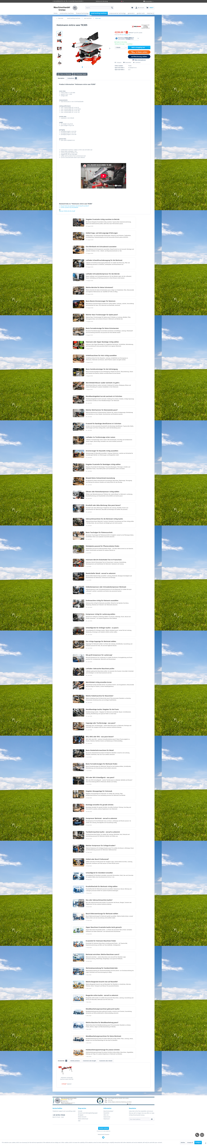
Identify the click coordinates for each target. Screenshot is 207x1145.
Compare (118, 62)
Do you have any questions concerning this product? (74, 206)
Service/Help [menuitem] (148, 1)
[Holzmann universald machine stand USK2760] (67, 1070)
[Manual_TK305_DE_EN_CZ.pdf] (103, 210)
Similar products (75, 1060)
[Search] (112, 7)
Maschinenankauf (108, 1111)
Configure (198, 1142)
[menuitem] (99, 7)
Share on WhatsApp (65, 74)
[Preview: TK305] (59, 34)
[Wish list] (132, 7)
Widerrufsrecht (82, 1117)
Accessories (62, 1060)
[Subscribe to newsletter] (151, 1119)
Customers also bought (89, 1060)
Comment (137, 62)
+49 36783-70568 (59, 1115)
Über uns (106, 1115)
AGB (79, 1120)
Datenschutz (107, 1117)
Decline (183, 1142)
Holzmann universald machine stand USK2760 (66, 1078)
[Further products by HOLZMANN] (141, 26)
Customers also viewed (105, 1060)
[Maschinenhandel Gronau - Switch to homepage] (65, 9)
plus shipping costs (126, 34)
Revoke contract (103, 1128)
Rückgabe (80, 1115)
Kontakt (80, 1111)
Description (61, 78)
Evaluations (72, 78)
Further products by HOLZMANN (69, 207)
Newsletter (106, 1113)
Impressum (107, 1119)
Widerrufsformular (83, 1119)
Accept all (190, 1142)
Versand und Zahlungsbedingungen (88, 1113)
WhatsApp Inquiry (81, 74)
